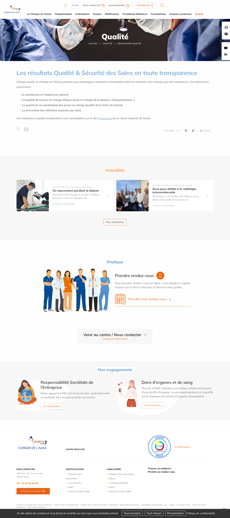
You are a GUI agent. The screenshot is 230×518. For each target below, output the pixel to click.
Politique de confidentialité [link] (201, 513)
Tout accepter (132, 513)
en (77, 5)
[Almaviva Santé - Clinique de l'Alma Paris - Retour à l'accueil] (12, 9)
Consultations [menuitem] (158, 14)
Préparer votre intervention (121, 474)
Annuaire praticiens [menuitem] (180, 14)
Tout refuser (153, 513)
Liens (172, 505)
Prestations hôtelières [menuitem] (135, 14)
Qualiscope (105, 118)
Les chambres (74, 483)
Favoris (206, 130)
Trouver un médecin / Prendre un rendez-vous (161, 470)
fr (73, 5)
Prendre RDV (143, 5)
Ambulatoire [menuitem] (82, 14)
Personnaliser (175, 513)
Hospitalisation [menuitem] (63, 14)
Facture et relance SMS (79, 491)
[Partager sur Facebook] (186, 130)
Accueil (93, 43)
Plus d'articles (115, 222)
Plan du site (183, 505)
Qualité (107, 43)
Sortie (71, 487)
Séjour (112, 478)
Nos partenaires (37, 507)
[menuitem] (78, 476)
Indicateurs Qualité (129, 43)
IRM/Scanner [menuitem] (112, 14)
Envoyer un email (31, 491)
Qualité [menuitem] (199, 14)
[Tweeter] (192, 130)
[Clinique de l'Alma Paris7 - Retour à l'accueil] (32, 442)
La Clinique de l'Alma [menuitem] (39, 14)
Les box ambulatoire (118, 483)
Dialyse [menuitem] (97, 14)
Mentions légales (129, 505)
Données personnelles (154, 505)
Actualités (115, 170)
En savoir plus (51, 406)
